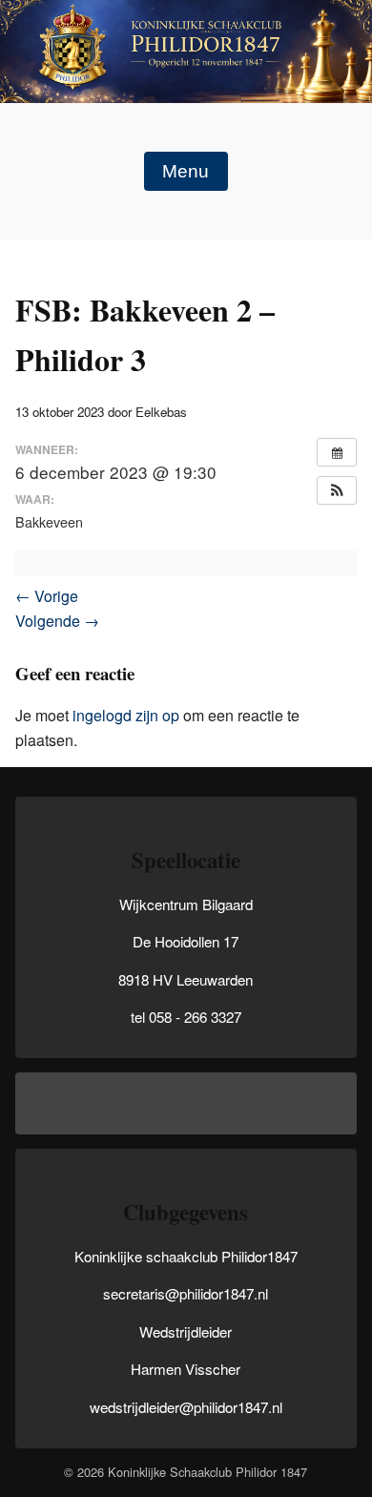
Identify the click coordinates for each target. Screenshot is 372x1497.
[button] (337, 490)
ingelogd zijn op (125, 715)
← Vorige (46, 596)
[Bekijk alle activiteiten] (337, 452)
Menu (185, 171)
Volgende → (57, 621)
